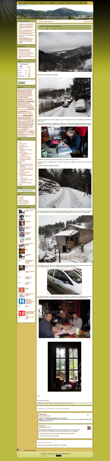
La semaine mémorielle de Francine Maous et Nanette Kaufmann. (26, 39)
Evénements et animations (28, 277)
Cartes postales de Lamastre (26, 163)
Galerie (20, 162)
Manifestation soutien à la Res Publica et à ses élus (26, 27)
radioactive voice (28, 126)
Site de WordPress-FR (24, 203)
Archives (20, 190)
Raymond (54, 28)
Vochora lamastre (29, 134)
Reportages (46, 403)
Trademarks (58, 453)
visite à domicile (69, 403)
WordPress (57, 459)
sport (27, 131)
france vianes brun (22, 107)
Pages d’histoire (23, 152)
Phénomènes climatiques (25, 159)
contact (20, 184)
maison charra (27, 119)
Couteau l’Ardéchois (30, 271)
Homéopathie (87, 21)
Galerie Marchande (24, 146)
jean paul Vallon (25, 113)
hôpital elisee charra (22, 109)
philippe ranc (21, 126)
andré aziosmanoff (22, 89)
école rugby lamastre (22, 135)
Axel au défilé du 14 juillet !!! (25, 51)
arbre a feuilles (30, 89)
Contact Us (43, 453)
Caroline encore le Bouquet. (45, 21)
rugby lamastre (23, 127)
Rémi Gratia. (28, 221)
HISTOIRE (21, 148)
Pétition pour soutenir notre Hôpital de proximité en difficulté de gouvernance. (29, 301)
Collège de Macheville (25, 172)
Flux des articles (23, 200)
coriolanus (21, 26)
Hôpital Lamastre (26, 110)
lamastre (28, 115)
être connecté (47, 445)
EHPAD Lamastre (26, 101)
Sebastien (21, 23)
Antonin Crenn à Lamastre (25, 54)
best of (20, 142)
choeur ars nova (21, 95)
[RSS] (19, 454)
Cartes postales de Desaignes (26, 168)
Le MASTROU (22, 160)
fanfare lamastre (27, 104)
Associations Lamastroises (26, 182)
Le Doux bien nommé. (27, 33)
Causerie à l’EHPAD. (23, 37)
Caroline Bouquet (22, 93)
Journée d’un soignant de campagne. (51, 26)
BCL (22, 176)
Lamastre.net (84, 17)
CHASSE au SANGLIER (28, 233)
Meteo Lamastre (24, 64)
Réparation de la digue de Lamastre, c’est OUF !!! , (26, 24)
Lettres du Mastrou (29, 210)
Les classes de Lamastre (25, 157)
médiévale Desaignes (26, 123)
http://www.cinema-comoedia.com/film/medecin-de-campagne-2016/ (57, 433)
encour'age (21, 103)
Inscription (21, 197)
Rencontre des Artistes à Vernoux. (26, 53)
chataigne (29, 94)
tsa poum (26, 132)
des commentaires (24, 201)
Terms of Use (50, 453)
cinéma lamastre (29, 95)
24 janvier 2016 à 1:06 (44, 415)
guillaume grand (30, 107)
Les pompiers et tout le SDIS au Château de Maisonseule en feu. (30, 313)
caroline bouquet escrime (25, 94)
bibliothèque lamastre (25, 92)
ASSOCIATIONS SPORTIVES (26, 175)
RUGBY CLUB (24, 178)
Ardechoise (23, 181)
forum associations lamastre (25, 106)
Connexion (21, 198)
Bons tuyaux (22, 145)
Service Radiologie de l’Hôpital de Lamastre (29, 261)
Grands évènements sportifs (26, 179)
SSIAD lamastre (61, 403)
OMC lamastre (29, 124)
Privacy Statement (66, 453)
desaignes (28, 99)
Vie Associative (22, 173)
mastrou (25, 122)
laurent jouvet (24, 118)
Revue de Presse (23, 143)
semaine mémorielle (23, 130)
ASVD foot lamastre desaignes (25, 90)
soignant (55, 403)
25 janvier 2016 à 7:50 (44, 427)
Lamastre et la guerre (24, 156)
